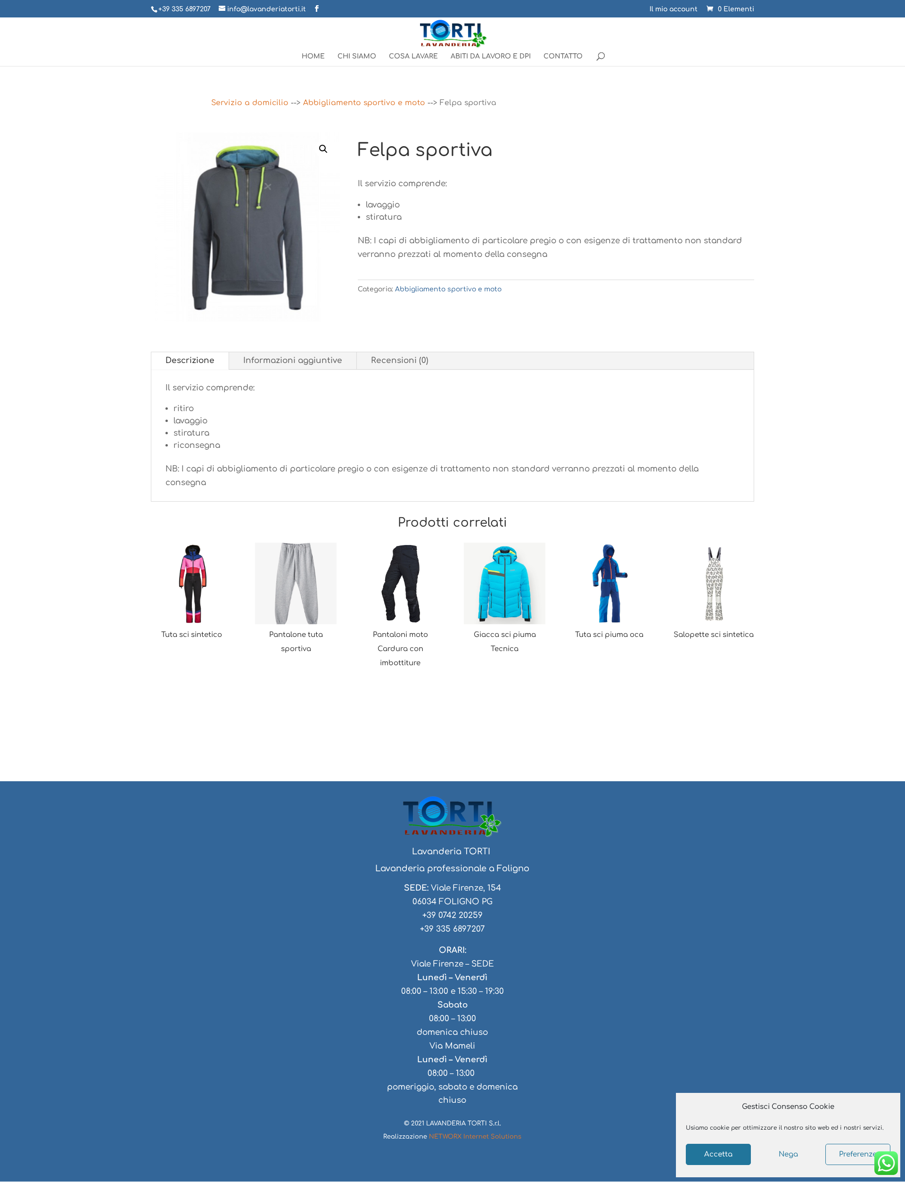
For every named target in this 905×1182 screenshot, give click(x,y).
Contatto (563, 56)
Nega (788, 1154)
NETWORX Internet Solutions (475, 1136)
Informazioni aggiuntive (292, 360)
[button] (323, 149)
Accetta (718, 1154)
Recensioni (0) (399, 360)
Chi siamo (356, 56)
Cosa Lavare (413, 56)
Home (313, 56)
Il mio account (674, 9)
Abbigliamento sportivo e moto (364, 103)
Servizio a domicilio (249, 103)
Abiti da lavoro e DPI (491, 56)
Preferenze (858, 1154)
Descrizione (189, 360)
